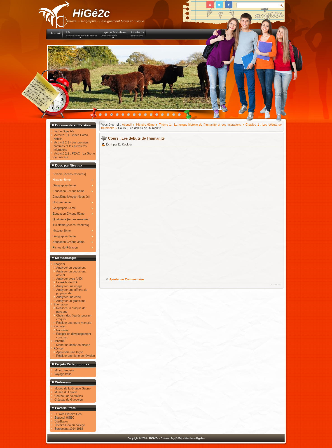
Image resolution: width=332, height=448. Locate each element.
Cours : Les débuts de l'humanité (136, 138)
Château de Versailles (68, 396)
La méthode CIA (66, 282)
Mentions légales (195, 438)
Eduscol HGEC (64, 417)
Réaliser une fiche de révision (75, 355)
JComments (276, 285)
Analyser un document (71, 267)
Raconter (59, 326)
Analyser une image (69, 286)
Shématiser (61, 304)
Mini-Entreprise (64, 370)
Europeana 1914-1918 (68, 428)
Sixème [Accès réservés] (69, 174)
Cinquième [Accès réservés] (71, 196)
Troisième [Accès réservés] (71, 225)
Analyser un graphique (70, 301)
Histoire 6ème (145, 124)
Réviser (58, 348)
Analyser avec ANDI (69, 278)
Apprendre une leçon (69, 352)
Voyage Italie (62, 374)
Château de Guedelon (68, 399)
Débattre (59, 341)
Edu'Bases (61, 421)
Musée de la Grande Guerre (72, 388)
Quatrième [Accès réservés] (71, 219)
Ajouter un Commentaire (126, 279)
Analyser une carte (68, 297)
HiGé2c (91, 13)
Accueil (127, 124)
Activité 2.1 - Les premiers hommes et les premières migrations (71, 146)
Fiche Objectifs (64, 131)
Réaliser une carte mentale (73, 322)
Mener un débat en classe (73, 345)
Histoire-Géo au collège (69, 425)
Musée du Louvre (65, 392)
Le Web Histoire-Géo (68, 414)
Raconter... (63, 330)
